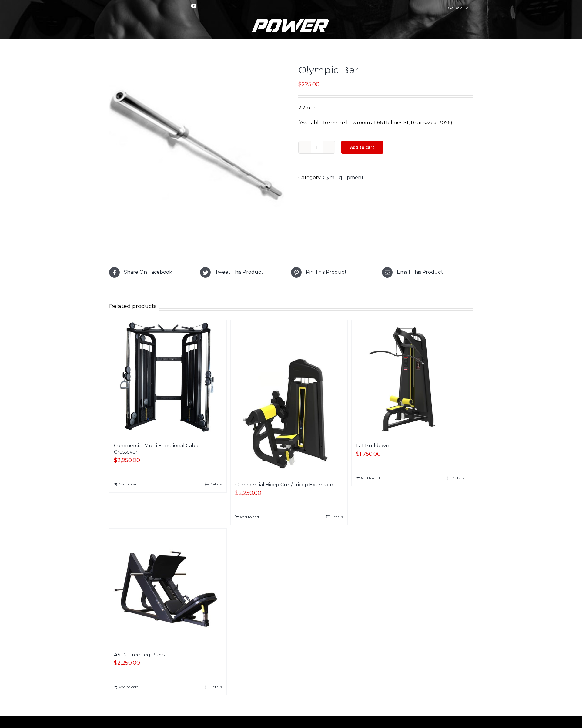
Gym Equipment (343, 177)
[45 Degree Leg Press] (167, 587)
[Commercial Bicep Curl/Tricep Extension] (289, 398)
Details (215, 484)
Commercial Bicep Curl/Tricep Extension (284, 485)
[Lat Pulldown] (410, 378)
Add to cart (362, 147)
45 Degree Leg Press (139, 655)
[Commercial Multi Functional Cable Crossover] (167, 378)
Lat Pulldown (372, 445)
